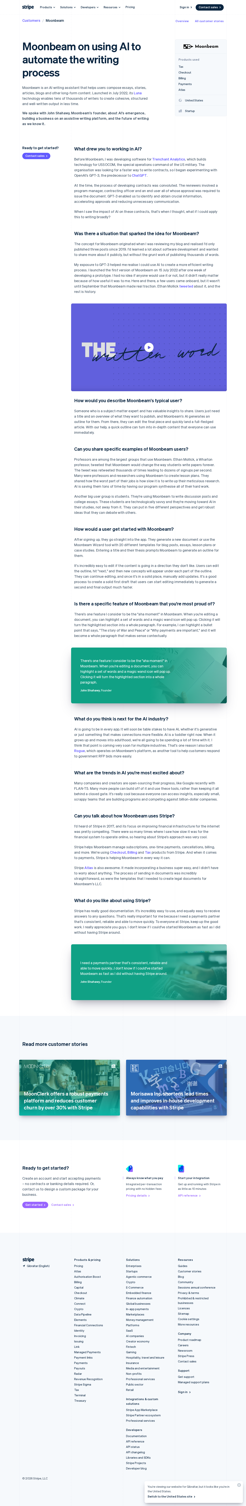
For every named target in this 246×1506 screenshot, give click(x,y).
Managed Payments (87, 1352)
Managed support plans (193, 1382)
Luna (138, 93)
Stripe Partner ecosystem (143, 1415)
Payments (81, 1363)
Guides (182, 1266)
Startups (132, 1271)
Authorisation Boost (87, 1277)
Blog (181, 1277)
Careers (183, 1345)
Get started (33, 1205)
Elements (80, 1320)
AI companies (135, 1336)
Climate (79, 1298)
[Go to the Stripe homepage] (27, 1259)
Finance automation (139, 1298)
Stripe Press (186, 1356)
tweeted (186, 286)
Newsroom (185, 1350)
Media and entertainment (143, 1368)
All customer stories (209, 21)
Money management (140, 1320)
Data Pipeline (83, 1314)
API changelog (135, 1452)
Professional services (140, 1379)
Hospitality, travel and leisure (145, 1357)
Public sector (135, 1384)
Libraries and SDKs (138, 1457)
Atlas (88, 867)
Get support (186, 1377)
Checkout (118, 852)
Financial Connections (88, 1325)
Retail (130, 1390)
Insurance (132, 1363)
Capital (78, 1287)
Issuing (78, 1341)
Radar (78, 1374)
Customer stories (189, 1271)
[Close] (238, 1486)
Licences (184, 1308)
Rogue (79, 750)
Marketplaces (135, 1314)
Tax (148, 852)
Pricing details (136, 1195)
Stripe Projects (136, 1463)
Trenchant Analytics (168, 159)
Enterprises (133, 1266)
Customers (31, 20)
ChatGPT (139, 175)
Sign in (184, 7)
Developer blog (136, 1468)
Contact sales (208, 7)
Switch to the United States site (170, 1496)
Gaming (131, 1352)
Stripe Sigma (82, 1384)
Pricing (130, 7)
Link (77, 1347)
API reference (188, 1195)
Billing (132, 852)
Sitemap (183, 1313)
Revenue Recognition (88, 1379)
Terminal (80, 1395)
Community (185, 1282)
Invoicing (80, 1336)
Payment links (83, 1357)
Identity (79, 1330)
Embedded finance (138, 1293)
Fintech (131, 1347)
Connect (80, 1303)
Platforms (132, 1325)
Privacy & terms (188, 1293)
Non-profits (134, 1374)
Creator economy (138, 1341)
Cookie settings (188, 1319)
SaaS (129, 1330)
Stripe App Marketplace (142, 1410)
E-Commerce (135, 1287)
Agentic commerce (139, 1277)
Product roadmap (189, 1340)
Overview (182, 21)
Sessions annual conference (196, 1287)
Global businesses (138, 1303)
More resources (188, 1324)
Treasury (80, 1400)
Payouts (79, 1368)
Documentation (136, 1436)
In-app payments (137, 1309)
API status (133, 1447)
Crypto (78, 1309)
